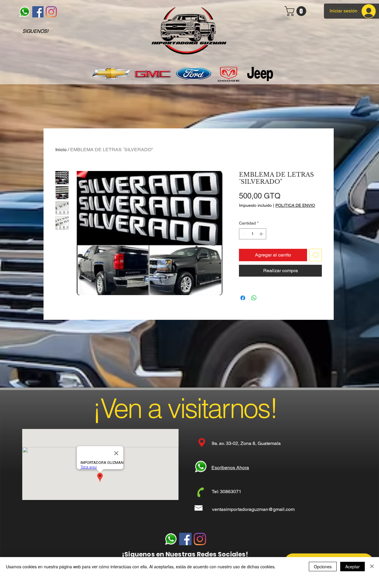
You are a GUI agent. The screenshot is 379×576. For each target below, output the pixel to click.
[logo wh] (24, 11)
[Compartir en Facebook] (242, 297)
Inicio (61, 149)
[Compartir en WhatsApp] (254, 297)
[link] (297, 11)
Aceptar (352, 566)
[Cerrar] (371, 566)
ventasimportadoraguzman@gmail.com (253, 509)
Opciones (323, 566)
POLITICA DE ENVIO (295, 205)
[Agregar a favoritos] (315, 255)
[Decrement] (243, 234)
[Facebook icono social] (38, 11)
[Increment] (261, 234)
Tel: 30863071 (226, 491)
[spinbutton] (252, 234)
